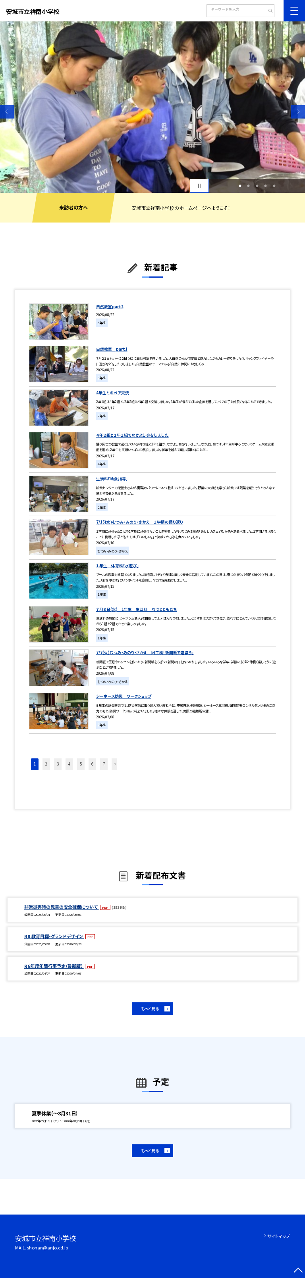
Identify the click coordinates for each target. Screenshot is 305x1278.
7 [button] (104, 764)
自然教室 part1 (111, 349)
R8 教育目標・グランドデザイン (54, 936)
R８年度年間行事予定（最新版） (54, 966)
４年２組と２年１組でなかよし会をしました (132, 435)
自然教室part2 (110, 306)
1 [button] (240, 186)
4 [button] (265, 186)
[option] (152, 107)
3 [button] (257, 186)
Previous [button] (7, 112)
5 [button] (274, 186)
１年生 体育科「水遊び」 (117, 565)
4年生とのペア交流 (112, 392)
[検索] (267, 11)
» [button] (115, 764)
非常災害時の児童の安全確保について (61, 907)
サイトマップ (278, 1236)
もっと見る (150, 1008)
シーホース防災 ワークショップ (123, 696)
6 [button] (92, 764)
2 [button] (248, 186)
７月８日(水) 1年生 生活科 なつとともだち (136, 609)
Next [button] (298, 112)
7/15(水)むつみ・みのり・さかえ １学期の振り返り (139, 522)
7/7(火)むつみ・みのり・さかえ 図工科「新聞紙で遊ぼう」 (145, 652)
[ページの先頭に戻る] (298, 1271)
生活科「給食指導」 (112, 479)
